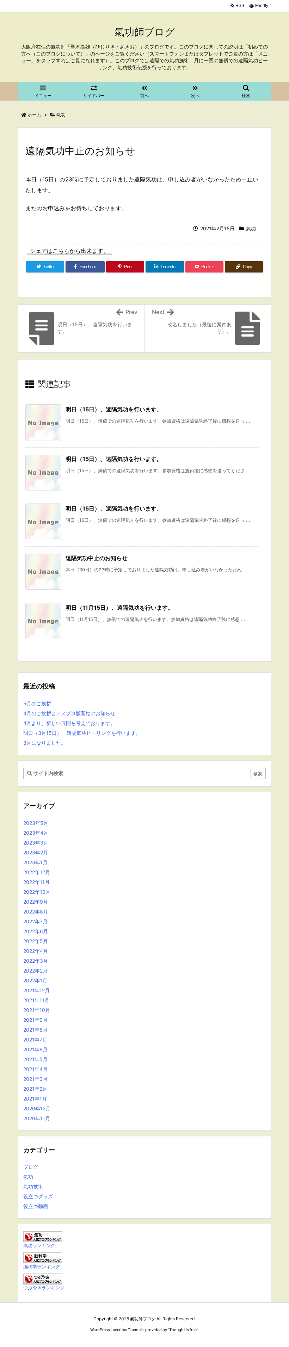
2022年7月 (35, 921)
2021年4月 (35, 1069)
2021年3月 (35, 1079)
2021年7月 (35, 1040)
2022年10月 (36, 892)
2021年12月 (36, 990)
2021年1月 (35, 1099)
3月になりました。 (44, 743)
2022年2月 (35, 971)
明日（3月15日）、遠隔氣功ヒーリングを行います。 (82, 733)
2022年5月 (35, 941)
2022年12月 (36, 872)
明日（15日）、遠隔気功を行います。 (114, 409)
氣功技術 (33, 1186)
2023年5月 (35, 823)
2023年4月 (35, 833)
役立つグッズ (38, 1196)
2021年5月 (35, 1059)
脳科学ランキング (41, 1266)
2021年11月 (36, 1000)
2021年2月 (35, 1089)
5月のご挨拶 (37, 703)
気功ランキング (39, 1245)
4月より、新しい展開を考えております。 (69, 723)
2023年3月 (35, 843)
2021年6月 (35, 1049)
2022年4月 (35, 951)
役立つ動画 (35, 1206)
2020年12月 (36, 1108)
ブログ (30, 1167)
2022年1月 (35, 980)
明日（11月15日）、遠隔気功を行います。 (119, 607)
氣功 (61, 114)
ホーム (34, 114)
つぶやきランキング (43, 1287)
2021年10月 (36, 1010)
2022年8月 (35, 912)
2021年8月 (35, 1030)
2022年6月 (35, 931)
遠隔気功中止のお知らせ (97, 558)
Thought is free (183, 1329)
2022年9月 (35, 902)
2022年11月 (36, 882)
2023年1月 (35, 862)
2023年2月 (35, 852)
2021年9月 (35, 1020)
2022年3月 (35, 961)
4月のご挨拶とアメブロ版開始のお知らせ (69, 713)
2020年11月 (36, 1118)
